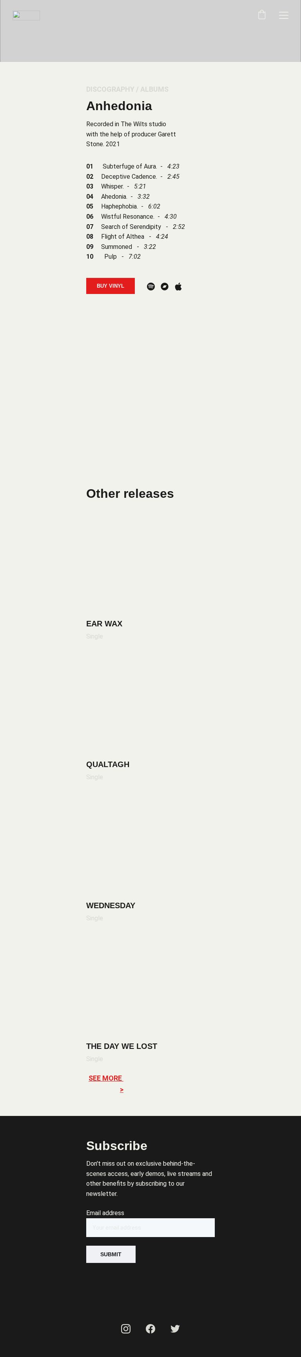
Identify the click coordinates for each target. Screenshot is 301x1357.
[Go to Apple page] (178, 286)
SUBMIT (110, 1254)
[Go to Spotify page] (151, 286)
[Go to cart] (262, 15)
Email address (105, 1213)
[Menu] (283, 15)
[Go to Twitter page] (175, 1328)
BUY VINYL (110, 286)
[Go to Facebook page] (150, 1328)
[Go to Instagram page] (126, 1328)
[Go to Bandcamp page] (165, 286)
